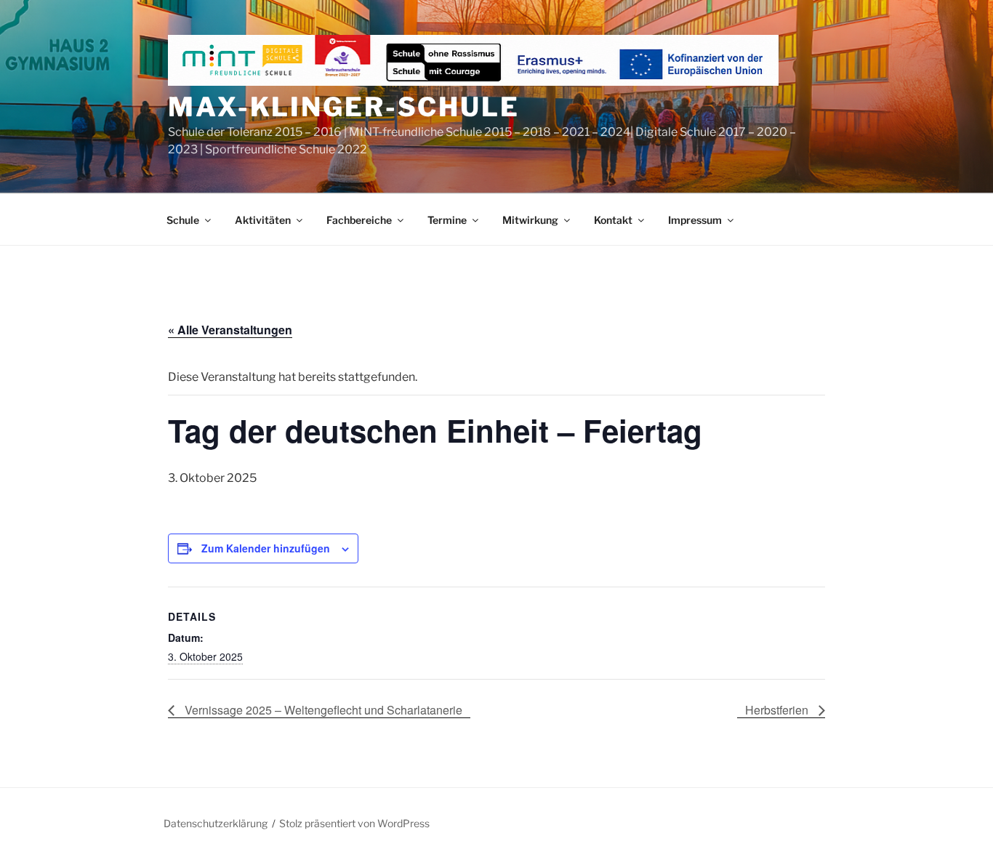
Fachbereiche (359, 220)
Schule (182, 220)
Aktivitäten (263, 220)
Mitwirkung (530, 220)
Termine (447, 220)
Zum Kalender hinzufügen (265, 548)
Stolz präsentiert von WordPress (354, 823)
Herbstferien (778, 709)
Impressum (695, 220)
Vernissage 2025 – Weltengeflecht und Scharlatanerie (322, 709)
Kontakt (613, 220)
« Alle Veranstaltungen (230, 329)
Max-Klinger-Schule (344, 107)
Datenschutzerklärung (216, 823)
